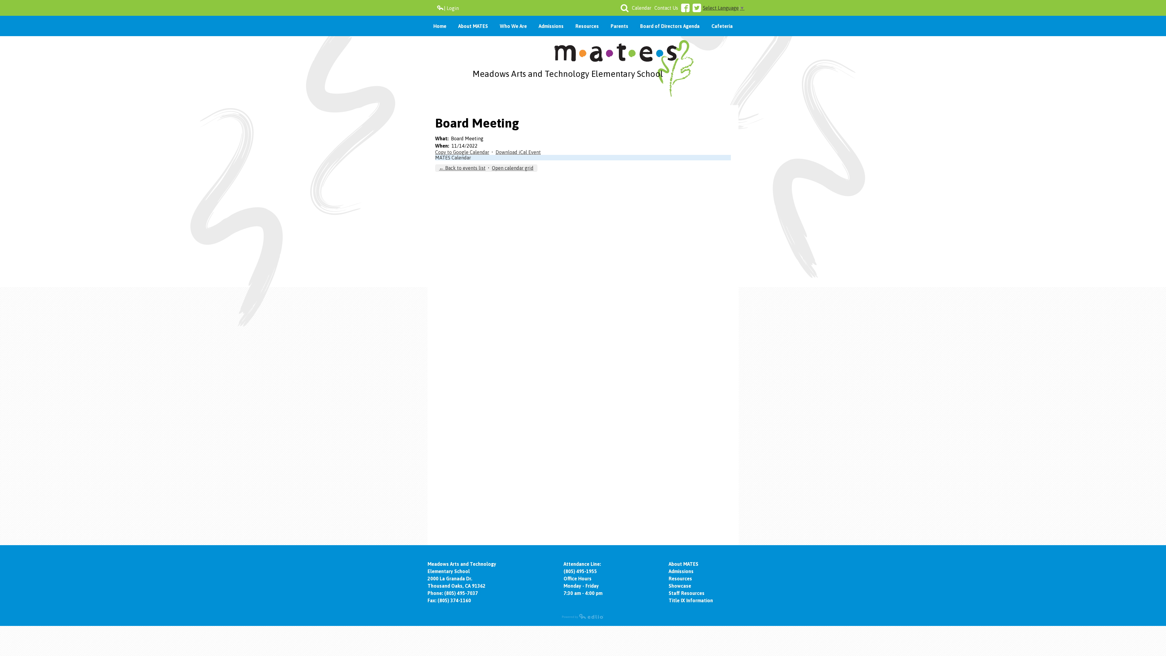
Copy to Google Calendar (462, 152)
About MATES (683, 564)
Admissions (681, 571)
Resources (680, 578)
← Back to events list (462, 168)
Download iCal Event (518, 152)
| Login (451, 8)
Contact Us (666, 8)
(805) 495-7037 (461, 593)
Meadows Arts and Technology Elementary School (567, 74)
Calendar (641, 8)
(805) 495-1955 (580, 571)
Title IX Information (691, 600)
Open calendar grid (513, 168)
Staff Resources (686, 593)
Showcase (680, 586)
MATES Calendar (453, 157)
